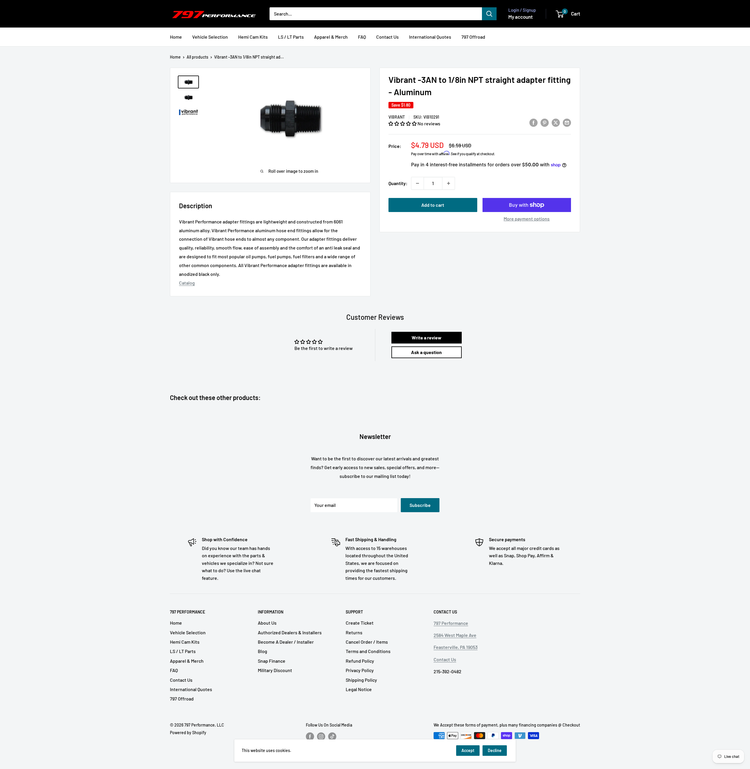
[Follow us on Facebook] (310, 736)
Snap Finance (271, 661)
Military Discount (275, 670)
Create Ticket (360, 623)
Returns (354, 632)
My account (520, 17)
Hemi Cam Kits (253, 37)
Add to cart (432, 205)
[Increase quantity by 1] (448, 183)
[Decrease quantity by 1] (417, 183)
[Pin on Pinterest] (545, 122)
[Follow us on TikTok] (332, 736)
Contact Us (387, 37)
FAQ (362, 37)
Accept (467, 750)
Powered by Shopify (188, 732)
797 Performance (451, 623)
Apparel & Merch (331, 37)
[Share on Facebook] (533, 122)
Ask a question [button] (426, 352)
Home (176, 37)
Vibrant (396, 117)
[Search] (489, 13)
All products (197, 56)
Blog (262, 651)
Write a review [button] (427, 337)
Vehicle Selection (210, 37)
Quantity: (398, 183)
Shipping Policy (361, 680)
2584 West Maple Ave (455, 635)
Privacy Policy (360, 670)
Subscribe (420, 505)
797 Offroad (473, 37)
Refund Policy (360, 661)
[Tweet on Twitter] (556, 122)
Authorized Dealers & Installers (290, 632)
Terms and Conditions (368, 651)
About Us (267, 623)
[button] (402, 123)
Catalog (187, 283)
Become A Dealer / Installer (286, 642)
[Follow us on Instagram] (321, 736)
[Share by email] (567, 122)
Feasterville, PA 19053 (456, 647)
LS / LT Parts (291, 37)
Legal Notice (359, 689)
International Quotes (430, 37)
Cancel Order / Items (367, 642)
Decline (495, 750)
